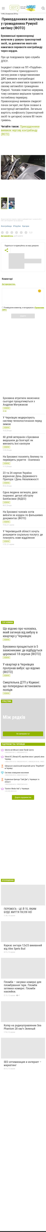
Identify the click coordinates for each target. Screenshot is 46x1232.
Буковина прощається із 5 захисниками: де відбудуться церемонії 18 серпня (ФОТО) (22, 650)
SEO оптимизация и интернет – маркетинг (22, 1063)
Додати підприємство (23, 797)
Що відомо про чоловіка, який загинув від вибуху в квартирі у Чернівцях (20, 632)
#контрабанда (6, 226)
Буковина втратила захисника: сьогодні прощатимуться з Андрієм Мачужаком (21, 401)
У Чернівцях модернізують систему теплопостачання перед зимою (22, 421)
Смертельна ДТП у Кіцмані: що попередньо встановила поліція (22, 686)
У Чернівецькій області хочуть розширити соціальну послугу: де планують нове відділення (23, 534)
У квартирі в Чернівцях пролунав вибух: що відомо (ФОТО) (21, 668)
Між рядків (14, 717)
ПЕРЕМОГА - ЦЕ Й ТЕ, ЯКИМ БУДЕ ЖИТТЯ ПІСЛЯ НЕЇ (20, 910)
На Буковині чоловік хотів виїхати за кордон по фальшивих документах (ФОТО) (23, 515)
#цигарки (25, 226)
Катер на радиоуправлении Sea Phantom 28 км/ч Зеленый (22, 1027)
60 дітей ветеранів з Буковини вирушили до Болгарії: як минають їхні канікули (21, 440)
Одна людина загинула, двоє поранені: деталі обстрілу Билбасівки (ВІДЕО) (20, 495)
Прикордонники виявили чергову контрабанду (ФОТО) (20, 130)
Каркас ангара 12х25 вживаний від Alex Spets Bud (23, 947)
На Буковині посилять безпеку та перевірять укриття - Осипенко (23, 458)
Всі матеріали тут (23, 734)
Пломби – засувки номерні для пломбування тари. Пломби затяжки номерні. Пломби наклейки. (22, 986)
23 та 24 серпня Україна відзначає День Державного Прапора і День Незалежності (21, 476)
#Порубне (17, 226)
